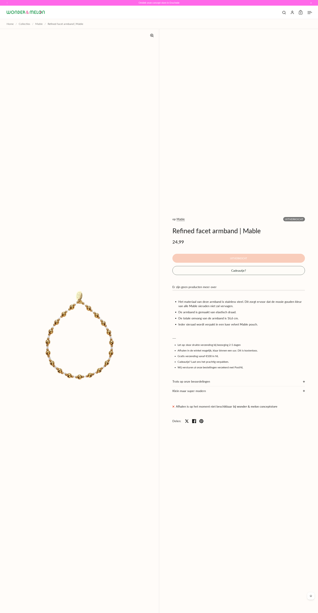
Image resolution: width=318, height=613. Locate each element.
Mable (39, 23)
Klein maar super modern (189, 391)
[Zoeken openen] (284, 12)
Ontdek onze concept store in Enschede (159, 3)
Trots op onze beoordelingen (191, 381)
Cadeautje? (238, 270)
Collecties (24, 23)
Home (10, 23)
